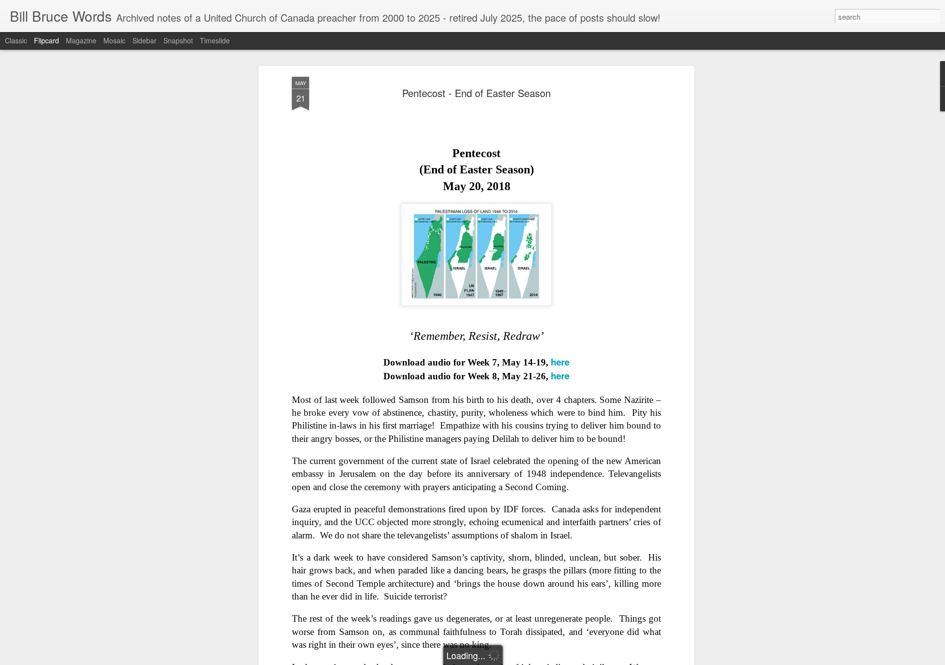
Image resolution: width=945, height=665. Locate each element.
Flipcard (46, 40)
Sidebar (144, 40)
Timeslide (215, 40)
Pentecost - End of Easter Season (476, 93)
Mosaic (114, 40)
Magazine (81, 40)
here (560, 361)
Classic (16, 40)
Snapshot (178, 40)
